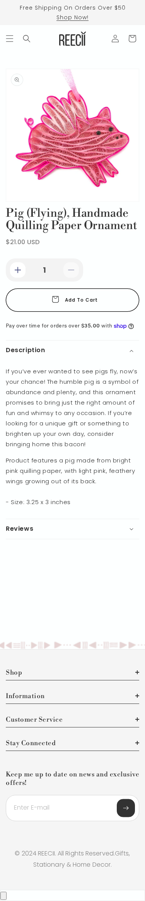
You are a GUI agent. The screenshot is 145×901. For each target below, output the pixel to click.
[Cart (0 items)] (132, 38)
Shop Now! (72, 17)
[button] (9, 38)
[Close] (3, 896)
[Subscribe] (126, 808)
